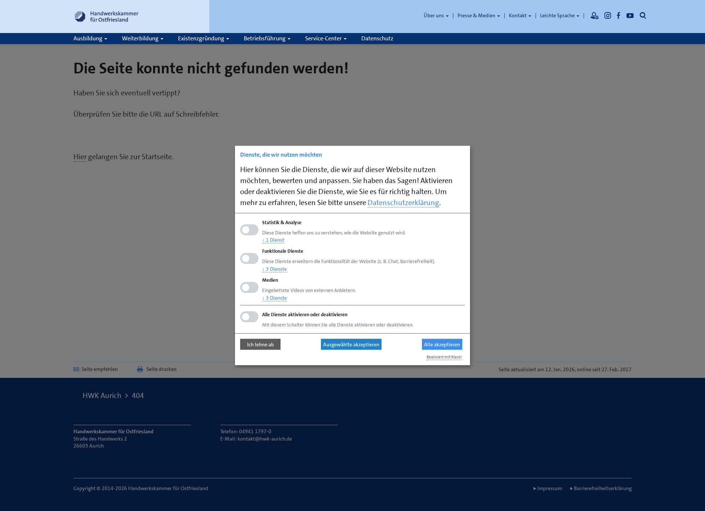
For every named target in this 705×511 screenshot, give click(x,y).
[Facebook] (619, 15)
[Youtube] (630, 15)
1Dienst (273, 240)
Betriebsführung (265, 38)
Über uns (434, 15)
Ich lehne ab (260, 344)
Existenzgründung (201, 38)
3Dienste (274, 269)
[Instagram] (607, 15)
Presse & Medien (477, 15)
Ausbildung (88, 38)
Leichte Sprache (558, 15)
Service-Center (324, 38)
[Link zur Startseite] (106, 16)
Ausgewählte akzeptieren (351, 344)
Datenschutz (377, 38)
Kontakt (518, 15)
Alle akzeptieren (442, 344)
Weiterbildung (141, 38)
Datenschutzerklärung (403, 202)
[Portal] (594, 15)
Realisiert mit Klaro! (444, 356)
